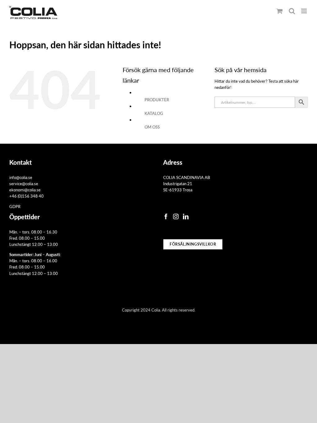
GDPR (14, 206)
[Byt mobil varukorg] (279, 11)
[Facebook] (166, 216)
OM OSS (152, 127)
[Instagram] (176, 216)
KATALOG (154, 113)
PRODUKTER (157, 99)
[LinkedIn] (186, 216)
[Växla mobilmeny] (304, 11)
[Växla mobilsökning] (292, 11)
